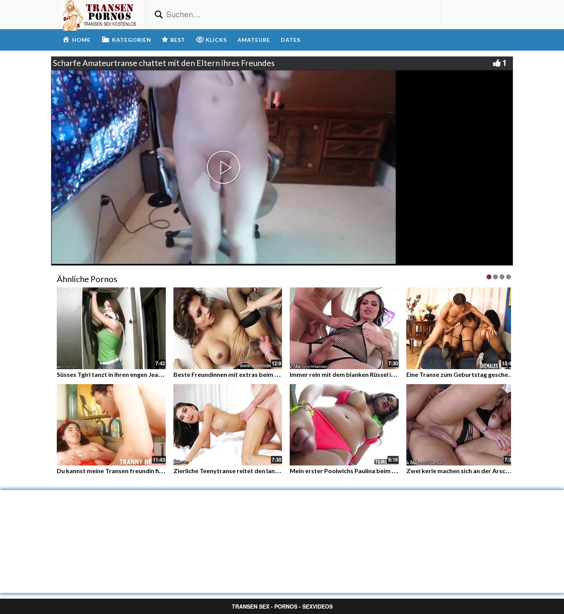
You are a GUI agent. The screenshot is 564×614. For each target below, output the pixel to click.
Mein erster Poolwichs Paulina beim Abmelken (355, 470)
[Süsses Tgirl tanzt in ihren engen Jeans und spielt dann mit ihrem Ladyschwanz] (111, 327)
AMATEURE (253, 39)
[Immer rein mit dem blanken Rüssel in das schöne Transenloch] (344, 328)
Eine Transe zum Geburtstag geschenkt (462, 374)
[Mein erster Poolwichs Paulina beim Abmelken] (344, 425)
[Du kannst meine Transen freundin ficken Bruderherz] (111, 425)
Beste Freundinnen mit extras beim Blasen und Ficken (249, 374)
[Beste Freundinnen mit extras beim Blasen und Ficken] (227, 328)
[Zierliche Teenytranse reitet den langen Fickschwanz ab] (227, 425)
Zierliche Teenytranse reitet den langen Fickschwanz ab (252, 470)
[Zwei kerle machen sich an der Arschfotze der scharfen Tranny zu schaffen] (460, 425)
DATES (290, 39)
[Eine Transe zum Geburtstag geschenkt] (460, 328)
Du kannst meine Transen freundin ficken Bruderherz (131, 470)
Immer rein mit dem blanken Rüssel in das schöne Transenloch (377, 374)
